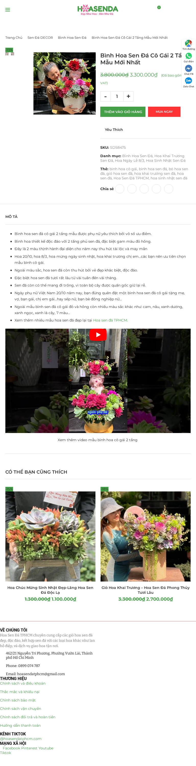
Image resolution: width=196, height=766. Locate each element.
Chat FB (188, 73)
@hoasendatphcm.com (21, 738)
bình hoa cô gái (123, 169)
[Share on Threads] (144, 188)
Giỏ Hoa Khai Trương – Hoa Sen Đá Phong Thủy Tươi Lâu (146, 590)
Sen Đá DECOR (40, 37)
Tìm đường (188, 48)
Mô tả (11, 216)
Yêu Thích (114, 129)
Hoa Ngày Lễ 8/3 (129, 160)
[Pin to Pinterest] (132, 188)
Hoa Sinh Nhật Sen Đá (166, 160)
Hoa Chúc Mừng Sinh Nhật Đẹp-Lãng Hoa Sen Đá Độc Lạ (50, 590)
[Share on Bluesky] (156, 188)
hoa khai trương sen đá (154, 173)
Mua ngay (164, 112)
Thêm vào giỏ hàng (123, 112)
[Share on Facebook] (119, 188)
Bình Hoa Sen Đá (72, 37)
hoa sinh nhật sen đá (169, 178)
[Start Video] (98, 381)
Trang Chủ (13, 37)
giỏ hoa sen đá (119, 173)
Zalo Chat (188, 86)
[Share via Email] (168, 188)
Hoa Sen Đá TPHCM (131, 178)
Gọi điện (189, 61)
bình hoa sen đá (153, 169)
